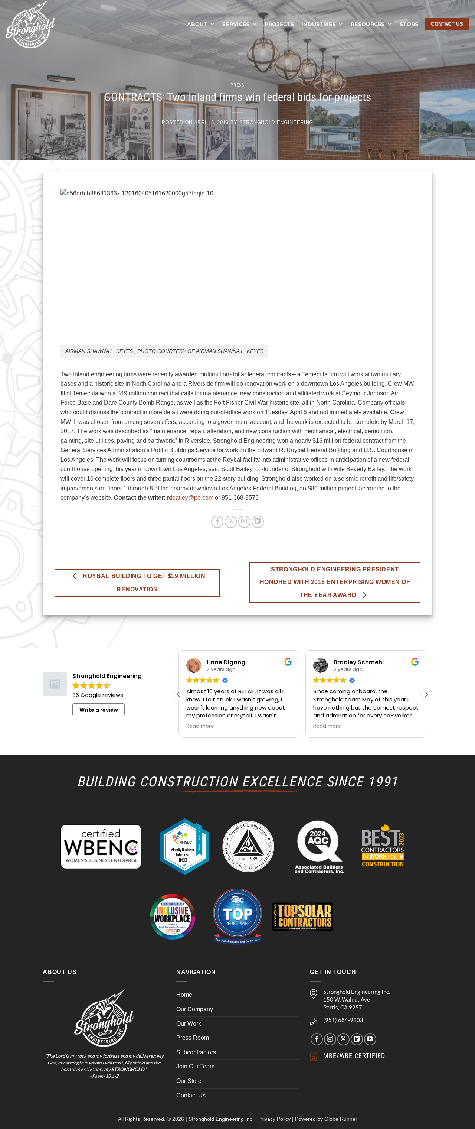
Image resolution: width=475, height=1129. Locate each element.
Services (235, 24)
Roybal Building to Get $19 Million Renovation (143, 583)
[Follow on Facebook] (317, 1039)
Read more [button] (200, 726)
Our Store (189, 1081)
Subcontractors (196, 1052)
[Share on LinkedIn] (258, 522)
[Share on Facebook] (217, 522)
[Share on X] (231, 522)
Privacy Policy (274, 1119)
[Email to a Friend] (244, 522)
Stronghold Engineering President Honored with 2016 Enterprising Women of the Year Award (335, 582)
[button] (426, 694)
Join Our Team (195, 1066)
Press (237, 85)
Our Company (194, 1009)
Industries (318, 24)
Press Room (192, 1038)
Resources (368, 24)
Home (184, 995)
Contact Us (191, 1095)
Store (409, 24)
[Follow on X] (343, 1039)
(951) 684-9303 (343, 1019)
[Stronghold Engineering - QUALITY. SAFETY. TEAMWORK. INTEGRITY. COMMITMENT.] (38, 24)
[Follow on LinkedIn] (357, 1039)
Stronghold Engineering (276, 122)
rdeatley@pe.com (190, 497)
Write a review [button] (98, 710)
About (197, 24)
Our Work (188, 1024)
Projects (279, 24)
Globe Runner (340, 1119)
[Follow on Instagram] (330, 1039)
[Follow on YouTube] (370, 1039)
